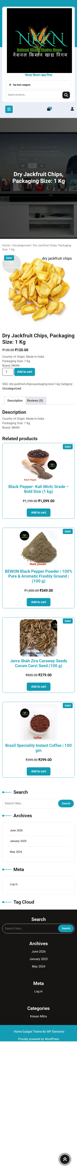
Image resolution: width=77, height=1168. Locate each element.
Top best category (21, 85)
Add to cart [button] (38, 512)
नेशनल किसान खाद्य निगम (38, 75)
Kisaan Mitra (38, 1016)
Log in (14, 884)
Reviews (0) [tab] (35, 400)
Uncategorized (21, 245)
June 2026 (16, 830)
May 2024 (16, 852)
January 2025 (18, 841)
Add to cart (24, 372)
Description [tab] (15, 400)
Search (66, 95)
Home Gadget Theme (28, 1031)
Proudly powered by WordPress (38, 1039)
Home (6, 245)
